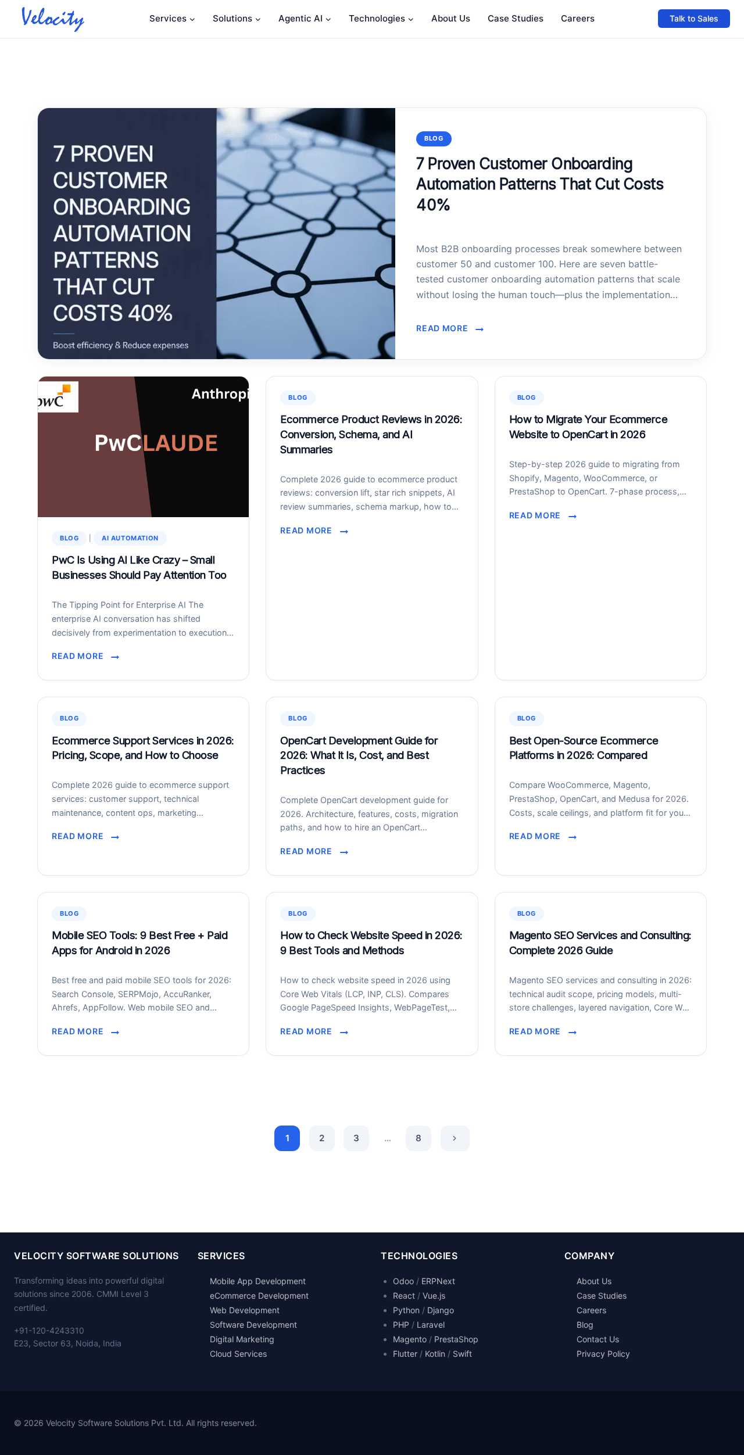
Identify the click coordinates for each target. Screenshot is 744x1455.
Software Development (253, 1324)
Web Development (245, 1310)
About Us (450, 18)
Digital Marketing (242, 1339)
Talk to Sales (694, 18)
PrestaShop (456, 1339)
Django (440, 1310)
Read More (445, 329)
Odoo (403, 1281)
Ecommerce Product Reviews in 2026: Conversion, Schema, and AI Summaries (371, 434)
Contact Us (598, 1339)
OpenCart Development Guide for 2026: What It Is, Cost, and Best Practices (359, 755)
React (404, 1295)
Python (406, 1310)
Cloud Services (238, 1354)
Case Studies (515, 18)
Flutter (405, 1354)
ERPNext (438, 1281)
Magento (410, 1339)
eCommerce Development (259, 1295)
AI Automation (130, 538)
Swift (462, 1354)
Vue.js (434, 1295)
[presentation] (216, 233)
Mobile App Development (258, 1281)
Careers (578, 18)
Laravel (431, 1324)
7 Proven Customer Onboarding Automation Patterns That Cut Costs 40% (539, 184)
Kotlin (435, 1354)
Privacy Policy (603, 1354)
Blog (433, 138)
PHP (401, 1324)
